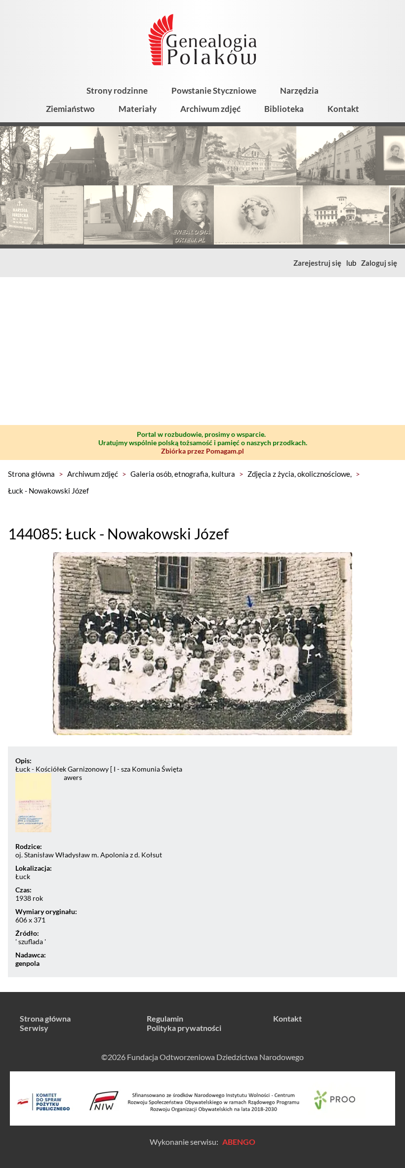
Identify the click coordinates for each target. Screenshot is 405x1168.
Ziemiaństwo (70, 109)
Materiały (138, 109)
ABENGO (238, 1141)
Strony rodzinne (117, 90)
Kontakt (343, 109)
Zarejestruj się (317, 262)
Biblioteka (284, 109)
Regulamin (165, 1018)
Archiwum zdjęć (210, 109)
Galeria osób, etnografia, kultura (182, 473)
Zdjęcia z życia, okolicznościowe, (299, 473)
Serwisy (34, 1027)
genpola (27, 963)
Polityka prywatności (184, 1027)
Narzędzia (299, 90)
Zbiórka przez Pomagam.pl (202, 451)
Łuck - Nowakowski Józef (48, 490)
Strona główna (31, 473)
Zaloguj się (379, 262)
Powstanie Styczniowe (213, 90)
